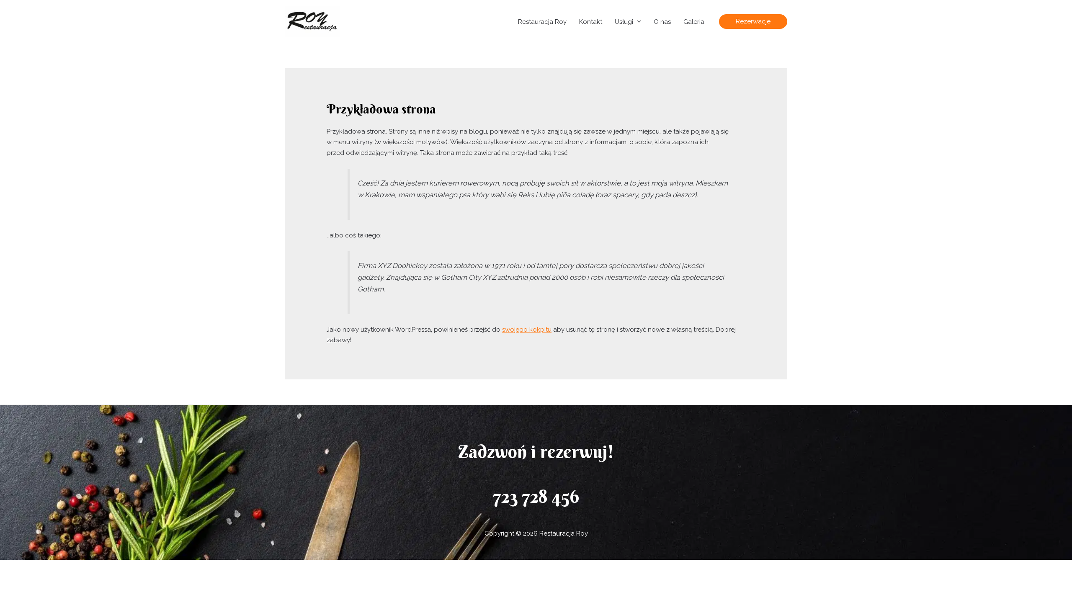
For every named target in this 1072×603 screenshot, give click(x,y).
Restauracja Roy (542, 22)
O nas (662, 22)
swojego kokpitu (526, 329)
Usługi (624, 22)
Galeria (693, 22)
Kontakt (590, 22)
